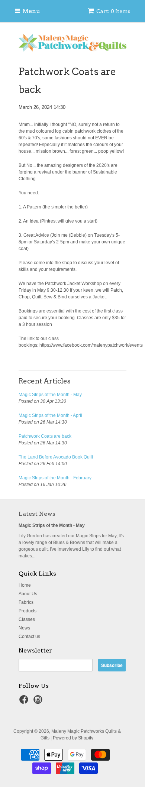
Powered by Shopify (73, 738)
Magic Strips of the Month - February (55, 477)
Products (27, 610)
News (24, 628)
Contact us (29, 636)
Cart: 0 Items (113, 11)
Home (25, 585)
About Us (28, 593)
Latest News (37, 513)
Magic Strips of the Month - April (50, 415)
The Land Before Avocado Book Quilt (56, 457)
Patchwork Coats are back (45, 436)
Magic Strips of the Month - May (50, 394)
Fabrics (26, 602)
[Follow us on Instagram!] (39, 702)
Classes (27, 619)
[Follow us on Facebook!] (24, 702)
